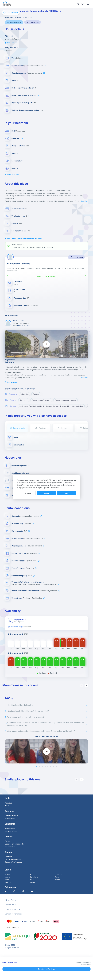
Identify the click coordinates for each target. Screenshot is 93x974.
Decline (46, 493)
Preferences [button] (55, 487)
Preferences (26, 493)
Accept (66, 493)
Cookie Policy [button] (65, 485)
